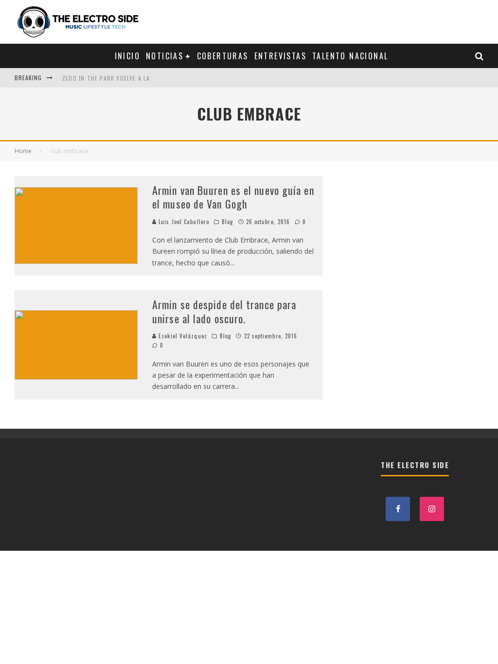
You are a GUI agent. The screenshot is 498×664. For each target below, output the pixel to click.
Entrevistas (280, 56)
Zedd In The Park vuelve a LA (106, 77)
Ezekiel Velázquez (182, 336)
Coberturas (223, 56)
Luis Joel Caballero (183, 222)
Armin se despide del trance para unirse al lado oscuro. (224, 311)
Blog (227, 221)
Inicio (127, 56)
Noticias (164, 56)
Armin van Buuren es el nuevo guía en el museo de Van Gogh (233, 197)
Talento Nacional (350, 56)
